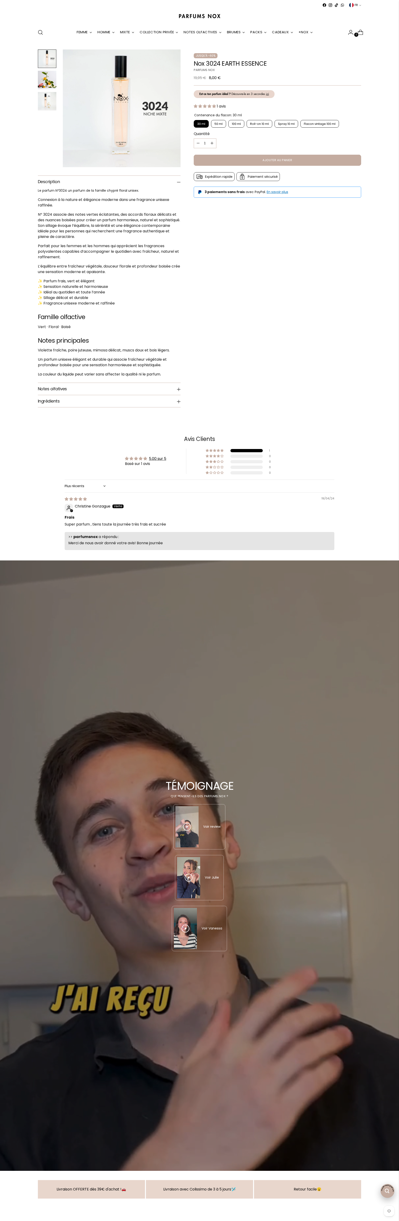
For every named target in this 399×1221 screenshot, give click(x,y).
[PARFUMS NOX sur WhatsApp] (342, 5)
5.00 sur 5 (157, 458)
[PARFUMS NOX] (199, 16)
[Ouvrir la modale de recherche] (40, 32)
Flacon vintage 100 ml (320, 123)
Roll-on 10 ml (259, 123)
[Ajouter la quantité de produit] (212, 143)
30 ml (201, 123)
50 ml (219, 123)
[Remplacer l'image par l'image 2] (47, 80)
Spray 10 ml (286, 123)
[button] (205, 106)
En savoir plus (277, 192)
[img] (76, 499)
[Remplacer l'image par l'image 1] (47, 58)
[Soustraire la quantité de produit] (198, 143)
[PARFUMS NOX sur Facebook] (324, 5)
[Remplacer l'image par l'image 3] (47, 101)
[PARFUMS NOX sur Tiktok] (336, 5)
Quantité (202, 133)
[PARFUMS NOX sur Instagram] (330, 5)
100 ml (236, 123)
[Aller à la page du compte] (349, 32)
